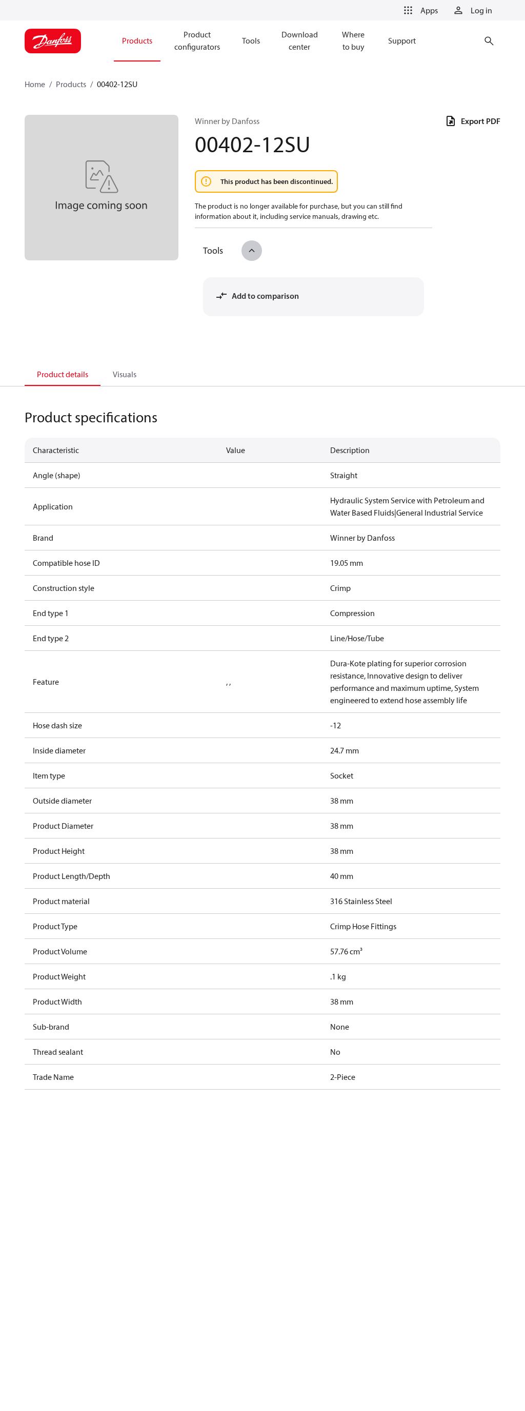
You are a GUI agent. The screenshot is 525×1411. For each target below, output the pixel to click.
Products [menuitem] (137, 40)
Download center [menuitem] (299, 40)
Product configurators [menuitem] (197, 40)
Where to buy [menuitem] (353, 40)
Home (35, 84)
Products (71, 84)
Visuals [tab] (124, 374)
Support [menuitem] (402, 40)
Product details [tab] (62, 374)
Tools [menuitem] (251, 40)
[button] (419, 10)
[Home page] (53, 41)
